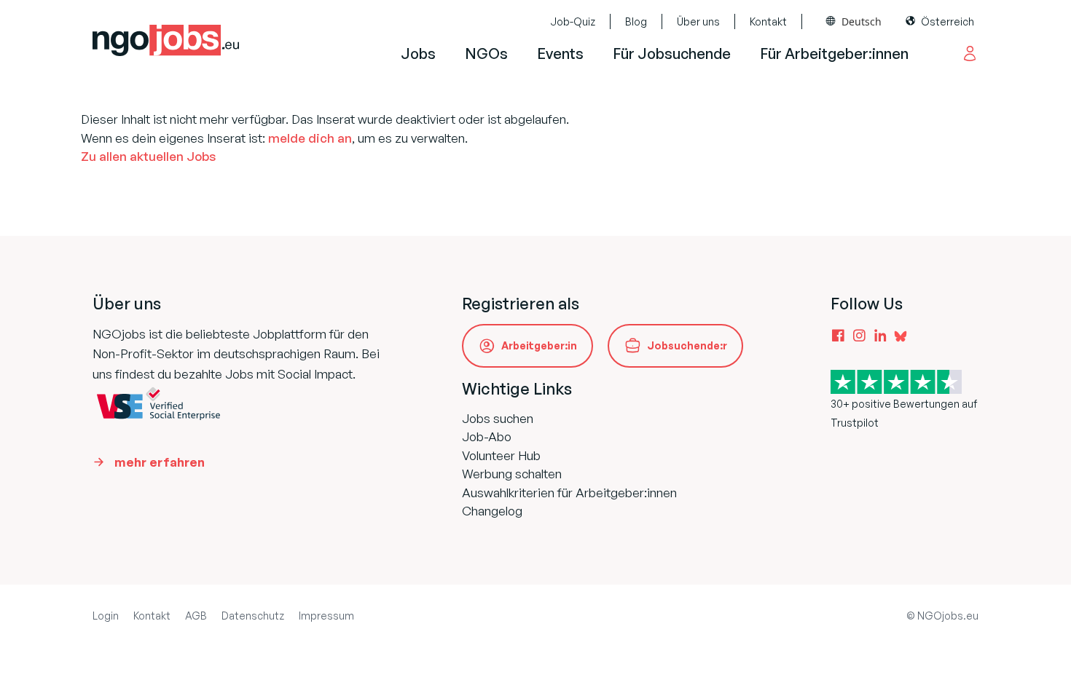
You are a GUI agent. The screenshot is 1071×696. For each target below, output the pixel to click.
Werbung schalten (512, 473)
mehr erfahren (159, 462)
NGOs (486, 53)
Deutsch (862, 21)
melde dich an (310, 138)
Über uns (698, 21)
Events (560, 53)
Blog (636, 21)
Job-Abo (486, 436)
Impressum (326, 615)
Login (106, 615)
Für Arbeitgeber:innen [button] (834, 53)
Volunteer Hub (501, 455)
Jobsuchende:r (687, 345)
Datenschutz (252, 615)
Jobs (418, 53)
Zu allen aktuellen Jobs (148, 156)
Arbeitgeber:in (539, 345)
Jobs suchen (497, 418)
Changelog (492, 510)
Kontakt (768, 21)
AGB (196, 615)
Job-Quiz (572, 21)
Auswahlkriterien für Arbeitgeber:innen (569, 492)
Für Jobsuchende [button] (672, 53)
